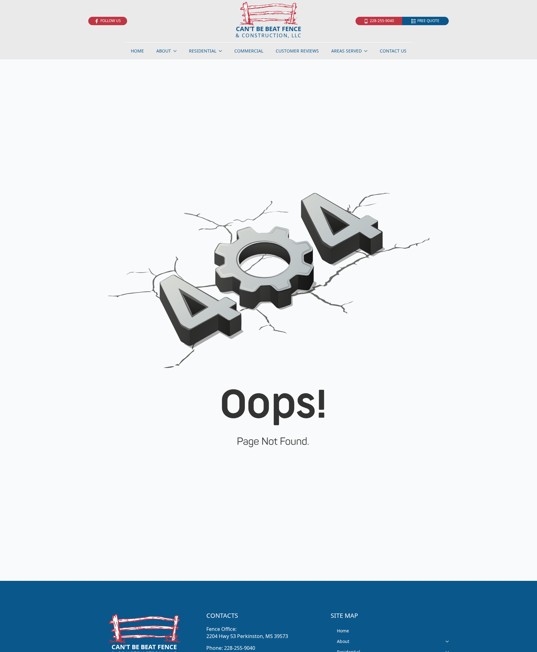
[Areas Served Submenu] (368, 51)
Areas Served (346, 51)
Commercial (248, 51)
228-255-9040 (239, 648)
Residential (202, 51)
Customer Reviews (297, 51)
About (163, 51)
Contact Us (393, 51)
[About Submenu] (177, 51)
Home (137, 51)
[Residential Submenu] (222, 51)
